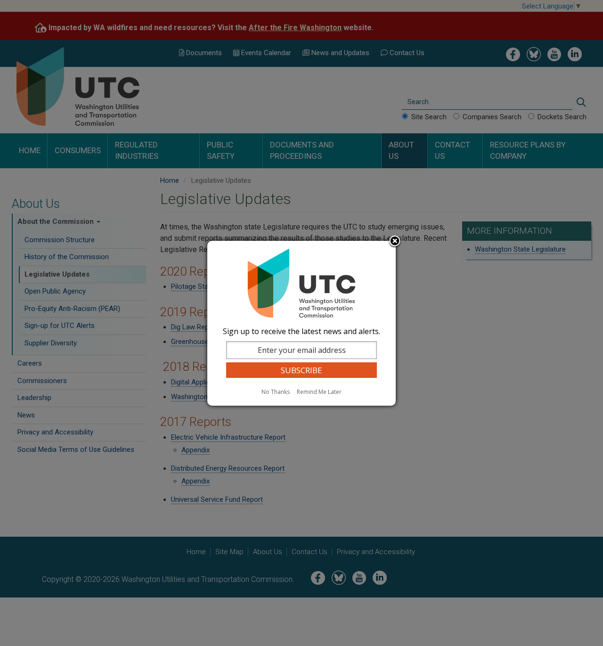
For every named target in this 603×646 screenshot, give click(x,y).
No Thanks (275, 392)
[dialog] (301, 323)
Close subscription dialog (395, 242)
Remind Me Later (319, 392)
